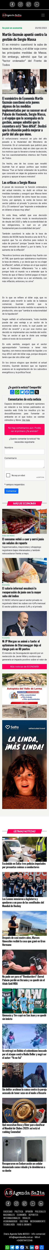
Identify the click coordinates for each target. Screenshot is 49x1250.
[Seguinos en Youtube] (36, 4)
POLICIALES (40, 1211)
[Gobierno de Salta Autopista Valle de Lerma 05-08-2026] (24, 696)
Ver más (26, 420)
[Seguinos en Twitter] (28, 4)
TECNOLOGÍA (9, 1224)
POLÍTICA (19, 1211)
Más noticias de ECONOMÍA (24, 666)
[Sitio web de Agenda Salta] (12, 15)
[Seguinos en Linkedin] (41, 1203)
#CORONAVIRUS (10, 1221)
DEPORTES (33, 1214)
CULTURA (24, 1221)
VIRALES (26, 1218)
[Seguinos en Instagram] (20, 4)
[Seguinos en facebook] (12, 4)
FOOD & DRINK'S (24, 1224)
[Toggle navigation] (43, 15)
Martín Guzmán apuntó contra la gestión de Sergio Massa (24, 36)
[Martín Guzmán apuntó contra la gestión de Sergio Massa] (24, 81)
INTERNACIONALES (11, 1218)
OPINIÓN (29, 1211)
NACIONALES (9, 1214)
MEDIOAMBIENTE (37, 1221)
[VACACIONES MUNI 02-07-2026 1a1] (24, 764)
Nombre (8, 447)
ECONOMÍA (21, 1214)
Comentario (10, 458)
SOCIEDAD (7, 1211)
